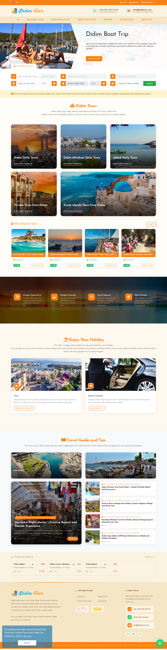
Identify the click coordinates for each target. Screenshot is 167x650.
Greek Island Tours (86, 20)
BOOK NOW (95, 408)
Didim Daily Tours (35, 20)
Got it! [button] (27, 643)
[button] (16, 2)
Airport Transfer (95, 396)
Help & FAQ (103, 596)
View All (149, 557)
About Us (81, 596)
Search (150, 83)
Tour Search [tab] (48, 66)
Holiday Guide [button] (126, 20)
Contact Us (102, 601)
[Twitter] (133, 634)
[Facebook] (128, 634)
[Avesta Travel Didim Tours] (97, 609)
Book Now (93, 58)
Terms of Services (84, 601)
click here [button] (27, 636)
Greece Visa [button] (146, 20)
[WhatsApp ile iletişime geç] (160, 643)
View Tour (36, 265)
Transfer (108, 20)
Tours (16, 396)
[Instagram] (139, 634)
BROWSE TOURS (23, 408)
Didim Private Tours (60, 20)
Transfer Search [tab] (24, 66)
